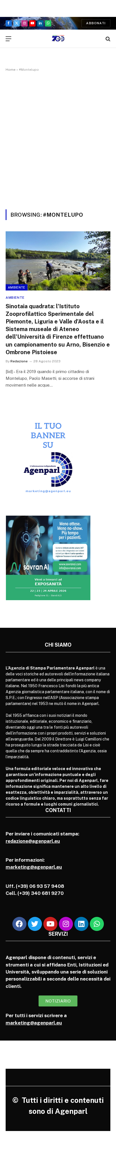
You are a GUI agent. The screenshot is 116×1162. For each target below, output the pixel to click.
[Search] (107, 38)
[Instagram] (66, 924)
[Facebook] (19, 924)
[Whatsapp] (97, 924)
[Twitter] (35, 924)
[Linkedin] (81, 924)
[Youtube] (50, 924)
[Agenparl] (58, 39)
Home (10, 70)
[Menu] (8, 38)
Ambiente (16, 287)
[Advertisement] (58, 139)
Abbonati (96, 23)
